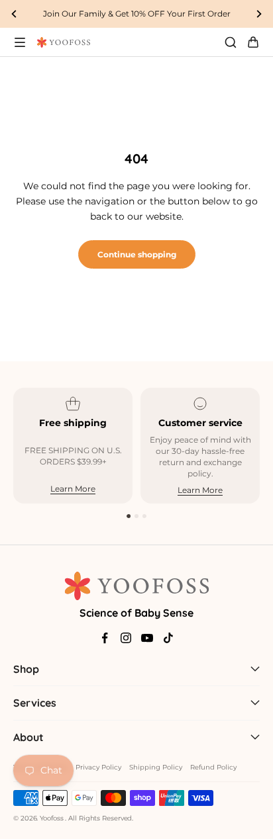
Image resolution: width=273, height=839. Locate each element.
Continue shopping (136, 254)
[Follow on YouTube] (147, 637)
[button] (129, 516)
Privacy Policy (98, 767)
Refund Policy (213, 767)
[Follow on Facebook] (104, 637)
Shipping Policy (155, 767)
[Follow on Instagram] (126, 637)
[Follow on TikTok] (168, 637)
